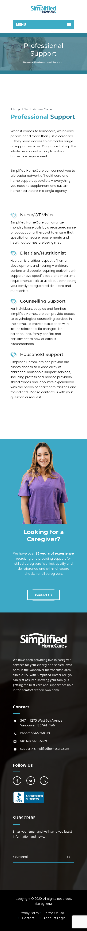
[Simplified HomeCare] (43, 9)
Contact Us (43, 595)
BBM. (48, 904)
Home (27, 62)
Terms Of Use (54, 913)
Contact (28, 918)
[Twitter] (30, 780)
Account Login (54, 918)
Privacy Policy (29, 913)
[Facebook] (17, 780)
